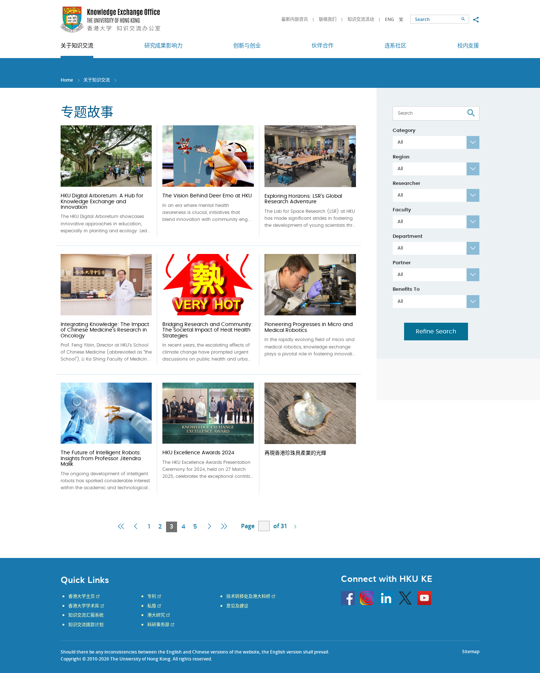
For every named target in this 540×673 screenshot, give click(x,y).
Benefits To (406, 289)
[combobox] (436, 142)
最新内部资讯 (294, 19)
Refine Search (436, 331)
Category (404, 130)
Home (67, 80)
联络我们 (327, 19)
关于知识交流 (96, 80)
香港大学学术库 (83, 606)
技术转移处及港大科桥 (248, 596)
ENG (389, 19)
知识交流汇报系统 (86, 615)
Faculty (402, 210)
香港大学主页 (81, 596)
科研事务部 (158, 625)
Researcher (406, 183)
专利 (151, 596)
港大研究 (156, 615)
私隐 (151, 606)
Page (248, 526)
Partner (402, 263)
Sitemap (470, 651)
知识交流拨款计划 (86, 625)
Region (401, 157)
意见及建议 (237, 606)
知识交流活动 (361, 19)
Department (407, 236)
